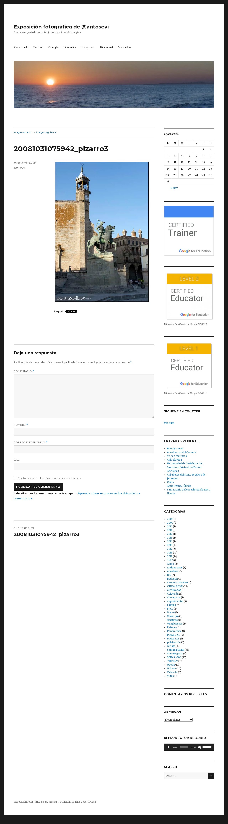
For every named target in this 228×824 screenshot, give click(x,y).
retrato (171, 646)
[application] (189, 747)
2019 (169, 556)
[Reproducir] (168, 747)
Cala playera (174, 459)
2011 (169, 530)
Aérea (170, 563)
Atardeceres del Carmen (181, 452)
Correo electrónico (31, 442)
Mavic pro (173, 616)
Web (17, 459)
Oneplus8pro (174, 623)
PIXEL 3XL (173, 638)
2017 (169, 548)
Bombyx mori (175, 448)
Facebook (21, 47)
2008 (170, 519)
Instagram (88, 47)
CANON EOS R (175, 586)
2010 (169, 526)
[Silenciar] (199, 747)
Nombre (21, 424)
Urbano (171, 668)
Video (170, 676)
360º (170, 560)
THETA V (172, 661)
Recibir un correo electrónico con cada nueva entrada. (49, 478)
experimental (175, 601)
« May (174, 188)
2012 (169, 534)
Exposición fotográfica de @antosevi (61, 27)
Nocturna (172, 619)
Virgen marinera (177, 456)
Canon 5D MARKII (177, 582)
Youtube (124, 47)
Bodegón (172, 578)
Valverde (172, 672)
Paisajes (172, 627)
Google (53, 47)
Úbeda (171, 664)
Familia (171, 605)
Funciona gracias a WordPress (78, 801)
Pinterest (106, 47)
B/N (169, 575)
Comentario (24, 371)
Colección (172, 593)
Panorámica (174, 631)
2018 (169, 552)
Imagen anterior (23, 132)
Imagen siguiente (46, 132)
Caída (170, 482)
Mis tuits (169, 422)
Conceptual (173, 597)
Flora (170, 608)
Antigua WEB (174, 567)
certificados (174, 590)
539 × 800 (19, 167)
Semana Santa (175, 649)
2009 (170, 522)
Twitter (38, 47)
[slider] (208, 747)
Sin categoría (175, 653)
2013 (169, 537)
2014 (169, 541)
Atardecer (173, 571)
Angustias (173, 471)
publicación (174, 642)
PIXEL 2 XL (173, 634)
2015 (169, 545)
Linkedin (70, 47)
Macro (171, 612)
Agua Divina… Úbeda (179, 485)
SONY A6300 (174, 657)
